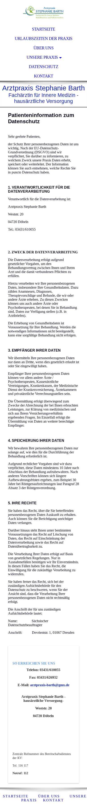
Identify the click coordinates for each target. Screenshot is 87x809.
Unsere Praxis (42, 57)
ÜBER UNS (49, 796)
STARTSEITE (15, 796)
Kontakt (43, 76)
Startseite (43, 29)
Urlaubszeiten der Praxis (43, 38)
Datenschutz (43, 66)
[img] (43, 12)
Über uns (43, 48)
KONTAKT (53, 800)
